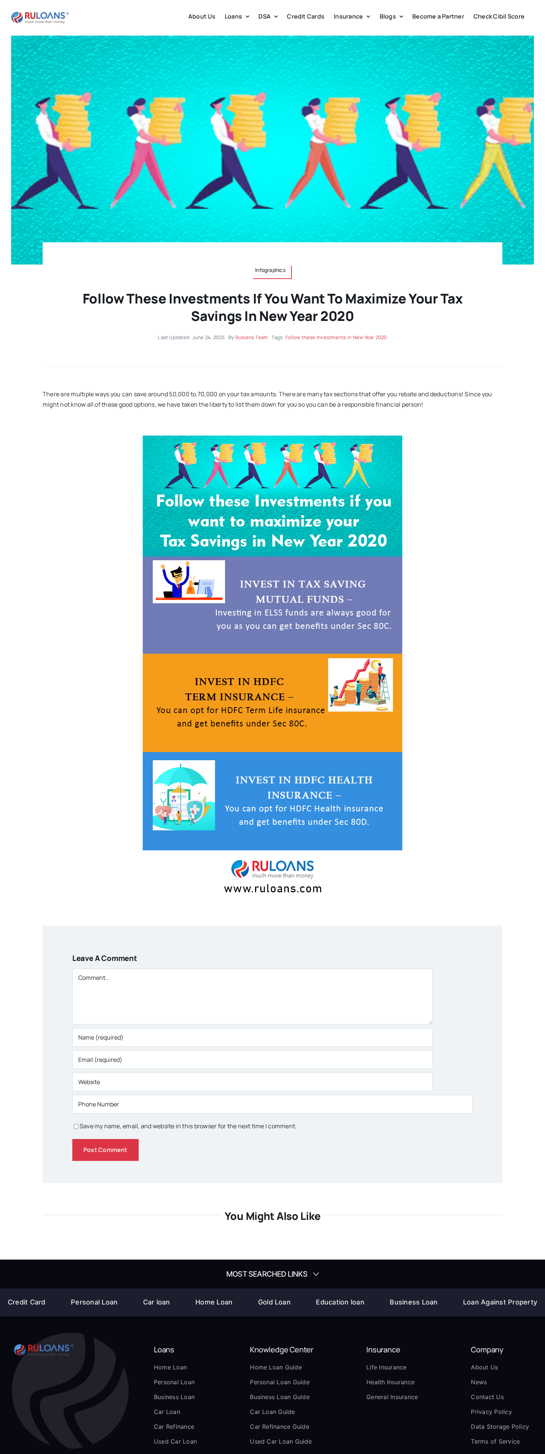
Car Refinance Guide (279, 1426)
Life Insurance (386, 1367)
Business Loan (413, 1302)
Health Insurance (390, 1382)
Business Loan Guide (280, 1397)
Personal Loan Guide (280, 1382)
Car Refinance (174, 1426)
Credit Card (27, 1302)
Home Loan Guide (276, 1367)
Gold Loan (274, 1302)
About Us (484, 1367)
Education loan (340, 1302)
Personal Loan (94, 1302)
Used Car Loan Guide (281, 1441)
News (479, 1382)
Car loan (156, 1302)
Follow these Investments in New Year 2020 (336, 337)
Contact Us (487, 1397)
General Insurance (392, 1397)
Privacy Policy (491, 1411)
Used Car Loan (175, 1441)
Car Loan (167, 1411)
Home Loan (213, 1302)
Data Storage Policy (500, 1426)
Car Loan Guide (272, 1411)
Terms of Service (495, 1441)
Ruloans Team (251, 337)
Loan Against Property (500, 1302)
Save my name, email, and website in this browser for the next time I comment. (188, 1126)
